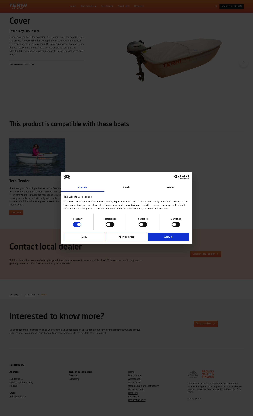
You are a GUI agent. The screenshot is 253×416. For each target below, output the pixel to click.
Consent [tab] (82, 187)
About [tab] (170, 187)
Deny (84, 236)
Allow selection (127, 236)
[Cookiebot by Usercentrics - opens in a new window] (176, 177)
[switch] (110, 224)
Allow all (168, 236)
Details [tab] (126, 187)
